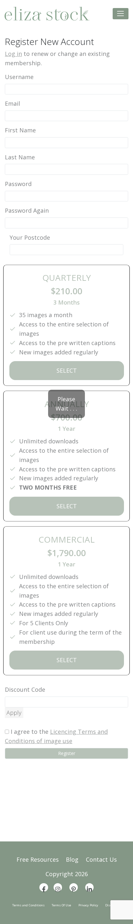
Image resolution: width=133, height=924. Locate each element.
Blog (72, 859)
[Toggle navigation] (120, 13)
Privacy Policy (88, 905)
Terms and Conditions (28, 905)
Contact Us (101, 859)
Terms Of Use (61, 905)
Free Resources (37, 859)
